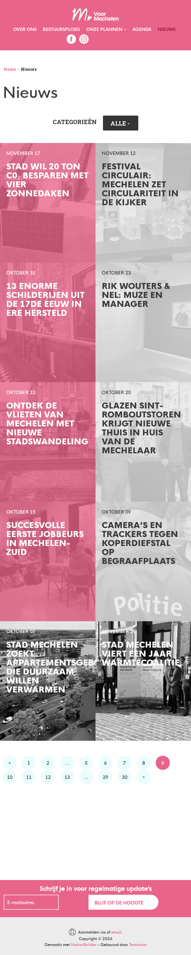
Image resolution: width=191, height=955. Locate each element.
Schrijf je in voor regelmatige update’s (96, 887)
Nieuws (167, 29)
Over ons (25, 29)
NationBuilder (83, 944)
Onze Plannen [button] (105, 29)
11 (29, 776)
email (116, 932)
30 (124, 776)
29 (105, 776)
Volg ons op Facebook (71, 39)
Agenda (141, 29)
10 (9, 776)
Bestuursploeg (61, 29)
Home (10, 69)
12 (48, 776)
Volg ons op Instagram (84, 39)
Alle (119, 123)
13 (67, 776)
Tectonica (137, 944)
